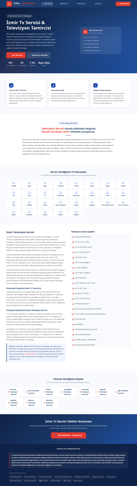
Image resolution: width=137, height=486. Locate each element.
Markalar (64, 3)
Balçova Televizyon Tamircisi (31, 402)
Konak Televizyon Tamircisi (49, 392)
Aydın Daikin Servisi (15, 480)
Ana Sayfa (48, 3)
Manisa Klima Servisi (30, 480)
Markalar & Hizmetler (40, 55)
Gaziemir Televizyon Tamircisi (14, 402)
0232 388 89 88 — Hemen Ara (70, 435)
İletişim (98, 3)
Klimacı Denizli (111, 477)
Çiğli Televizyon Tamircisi (123, 392)
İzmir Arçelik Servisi (30, 477)
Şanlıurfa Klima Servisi (45, 477)
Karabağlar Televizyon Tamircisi (68, 392)
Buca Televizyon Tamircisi (33, 392)
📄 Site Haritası (43, 480)
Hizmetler (81, 3)
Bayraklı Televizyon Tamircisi (103, 392)
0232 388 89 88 (124, 3)
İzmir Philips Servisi (15, 477)
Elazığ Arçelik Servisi (98, 477)
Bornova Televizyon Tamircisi (14, 392)
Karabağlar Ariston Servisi (81, 477)
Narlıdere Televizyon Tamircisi (49, 402)
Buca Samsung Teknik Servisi (63, 477)
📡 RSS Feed (67, 480)
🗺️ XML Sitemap (55, 480)
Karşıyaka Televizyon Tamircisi (85, 392)
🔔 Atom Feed (78, 480)
